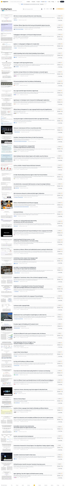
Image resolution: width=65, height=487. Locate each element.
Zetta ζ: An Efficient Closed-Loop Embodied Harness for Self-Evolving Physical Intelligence (33, 380)
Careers (28, 485)
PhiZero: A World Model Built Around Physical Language (26, 202)
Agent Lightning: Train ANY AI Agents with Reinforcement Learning (28, 473)
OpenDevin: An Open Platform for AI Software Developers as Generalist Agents (31, 72)
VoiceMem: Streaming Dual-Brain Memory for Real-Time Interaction (28, 137)
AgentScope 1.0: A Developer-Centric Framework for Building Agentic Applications (31, 100)
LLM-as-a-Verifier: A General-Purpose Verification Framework (27, 165)
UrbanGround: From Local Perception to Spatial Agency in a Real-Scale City (30, 314)
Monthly (51, 8)
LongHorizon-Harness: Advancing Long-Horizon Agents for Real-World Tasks (30, 389)
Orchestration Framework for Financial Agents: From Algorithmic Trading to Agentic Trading (34, 445)
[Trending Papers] (53, 8)
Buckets (44, 1)
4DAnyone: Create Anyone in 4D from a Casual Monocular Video (27, 128)
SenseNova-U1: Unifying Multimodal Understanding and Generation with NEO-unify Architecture (25, 221)
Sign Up (62, 1)
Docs (49, 1)
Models (28, 1)
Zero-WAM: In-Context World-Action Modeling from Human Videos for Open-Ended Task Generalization (25, 268)
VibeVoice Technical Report (19, 398)
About (23, 485)
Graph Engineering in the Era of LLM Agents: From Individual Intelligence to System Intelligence (25, 342)
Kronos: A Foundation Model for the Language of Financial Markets (28, 296)
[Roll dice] (41, 9)
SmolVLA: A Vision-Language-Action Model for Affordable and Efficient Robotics (31, 408)
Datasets (33, 1)
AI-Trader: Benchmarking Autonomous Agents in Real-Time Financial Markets (30, 174)
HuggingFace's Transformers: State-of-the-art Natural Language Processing (30, 277)
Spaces (38, 1)
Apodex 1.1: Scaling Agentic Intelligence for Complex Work (26, 44)
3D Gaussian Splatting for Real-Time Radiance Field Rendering (27, 81)
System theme (4, 485)
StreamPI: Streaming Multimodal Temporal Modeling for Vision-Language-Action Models (33, 230)
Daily (44, 8)
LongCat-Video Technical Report (21, 352)
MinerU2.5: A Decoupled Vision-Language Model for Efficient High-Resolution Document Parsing (24, 146)
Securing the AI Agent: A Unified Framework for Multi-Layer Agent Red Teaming (31, 118)
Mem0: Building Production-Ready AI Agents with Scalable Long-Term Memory (31, 156)
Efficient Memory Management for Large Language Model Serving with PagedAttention (33, 109)
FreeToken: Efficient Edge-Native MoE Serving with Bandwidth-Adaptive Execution (32, 25)
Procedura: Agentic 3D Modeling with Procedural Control (26, 324)
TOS (11, 485)
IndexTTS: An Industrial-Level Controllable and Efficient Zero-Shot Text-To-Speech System (33, 417)
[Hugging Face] (34, 485)
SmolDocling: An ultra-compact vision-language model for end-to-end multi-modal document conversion (26, 258)
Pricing (52, 1)
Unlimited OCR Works (18, 212)
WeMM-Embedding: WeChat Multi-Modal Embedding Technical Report (29, 53)
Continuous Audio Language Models (21, 305)
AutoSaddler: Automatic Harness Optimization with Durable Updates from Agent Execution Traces (25, 426)
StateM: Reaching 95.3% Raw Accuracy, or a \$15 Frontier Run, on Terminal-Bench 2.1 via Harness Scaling (26, 240)
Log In (58, 1)
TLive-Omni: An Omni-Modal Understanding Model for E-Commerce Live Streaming (32, 370)
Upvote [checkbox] (60, 15)
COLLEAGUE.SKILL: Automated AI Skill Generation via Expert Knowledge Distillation (32, 184)
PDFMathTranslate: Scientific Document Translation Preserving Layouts (29, 464)
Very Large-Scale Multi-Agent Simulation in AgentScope (26, 90)
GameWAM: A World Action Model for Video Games (25, 454)
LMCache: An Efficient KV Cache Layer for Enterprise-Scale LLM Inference (30, 333)
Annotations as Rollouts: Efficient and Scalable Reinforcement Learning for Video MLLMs (33, 249)
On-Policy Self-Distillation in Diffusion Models (24, 361)
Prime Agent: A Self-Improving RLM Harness (23, 62)
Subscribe (41, 4)
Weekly (47, 8)
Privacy (17, 485)
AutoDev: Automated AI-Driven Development (23, 436)
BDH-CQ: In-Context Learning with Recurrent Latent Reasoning (27, 16)
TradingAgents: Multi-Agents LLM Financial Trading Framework (27, 34)
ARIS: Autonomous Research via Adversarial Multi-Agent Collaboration (29, 193)
